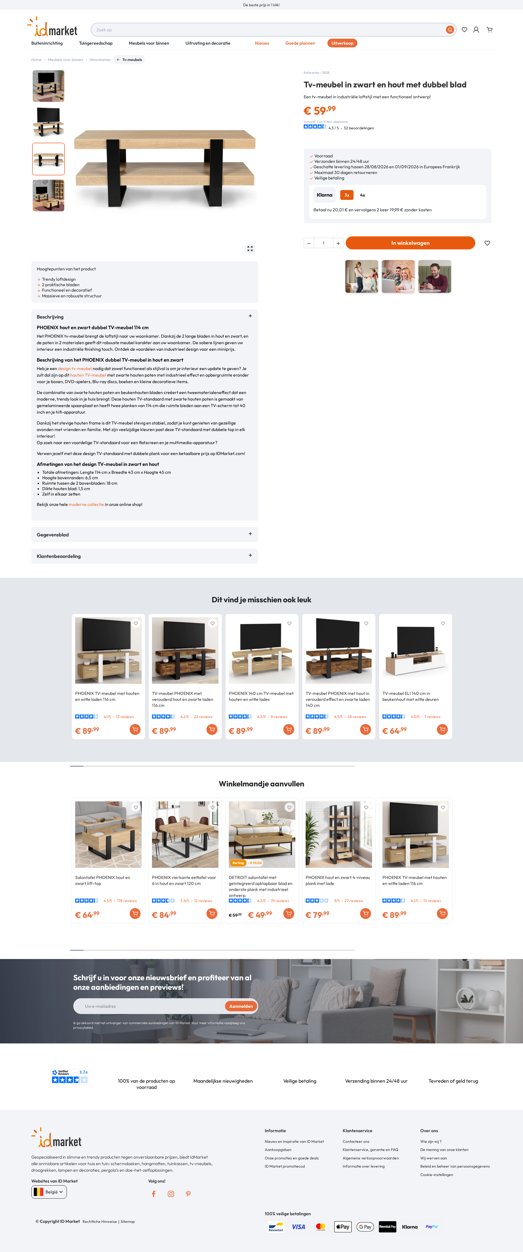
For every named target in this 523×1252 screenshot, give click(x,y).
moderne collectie (86, 504)
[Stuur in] (450, 29)
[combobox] (274, 29)
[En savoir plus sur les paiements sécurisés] (276, 1226)
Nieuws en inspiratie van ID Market (294, 1141)
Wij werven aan (433, 1158)
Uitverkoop (342, 43)
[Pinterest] (188, 1194)
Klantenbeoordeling (60, 556)
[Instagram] (171, 1194)
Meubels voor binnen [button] (149, 43)
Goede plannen (300, 43)
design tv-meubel (75, 368)
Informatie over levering (364, 1166)
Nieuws (262, 43)
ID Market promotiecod (285, 1166)
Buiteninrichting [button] (47, 43)
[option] (261, 5)
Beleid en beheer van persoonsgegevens (455, 1166)
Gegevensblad (53, 535)
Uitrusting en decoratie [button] (208, 43)
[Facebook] (153, 1194)
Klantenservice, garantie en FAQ (370, 1149)
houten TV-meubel (88, 375)
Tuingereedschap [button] (95, 43)
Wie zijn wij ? (431, 1141)
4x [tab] (362, 195)
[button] (476, 29)
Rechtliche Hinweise (100, 1221)
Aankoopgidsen (278, 1149)
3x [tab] (347, 195)
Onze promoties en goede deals (292, 1158)
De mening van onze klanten (444, 1149)
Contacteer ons (356, 1141)
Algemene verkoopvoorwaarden (371, 1158)
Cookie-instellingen (436, 1174)
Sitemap (128, 1221)
